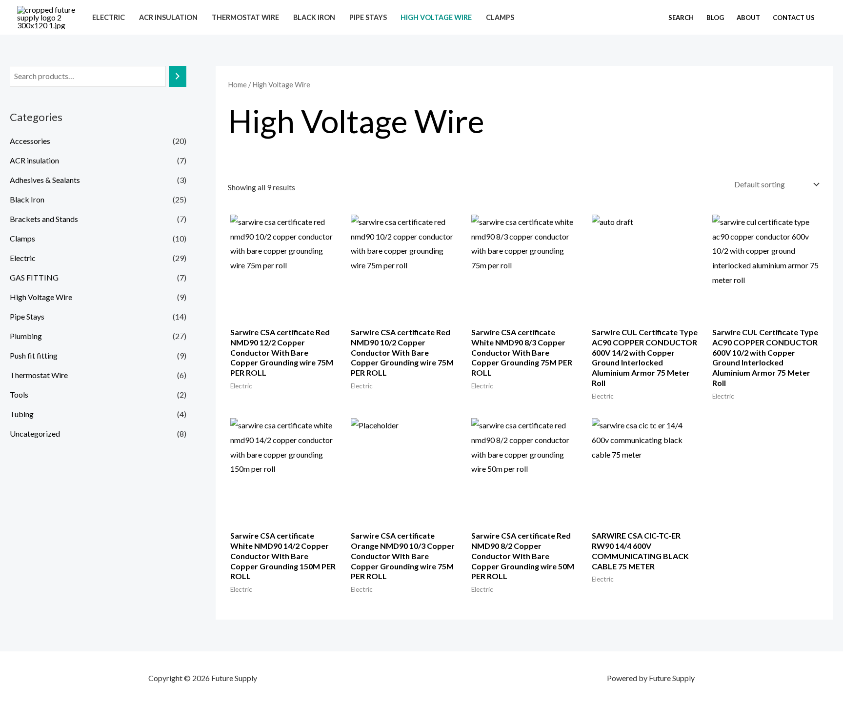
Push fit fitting (34, 355)
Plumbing (26, 336)
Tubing (22, 414)
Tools (19, 394)
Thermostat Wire (245, 17)
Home (237, 84)
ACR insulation (168, 17)
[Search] (177, 76)
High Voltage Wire (436, 17)
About (748, 17)
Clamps (500, 17)
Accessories (30, 140)
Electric (108, 17)
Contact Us (794, 17)
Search (681, 17)
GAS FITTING (34, 277)
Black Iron (314, 17)
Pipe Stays (368, 17)
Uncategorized (35, 433)
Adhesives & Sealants (45, 179)
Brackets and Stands (44, 218)
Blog (715, 17)
